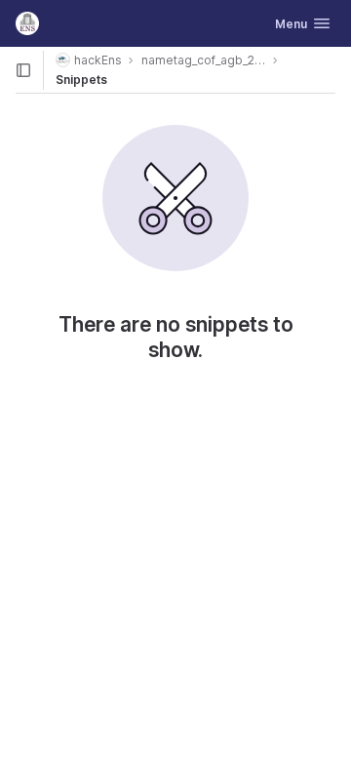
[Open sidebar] (23, 70)
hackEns (98, 60)
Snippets (81, 79)
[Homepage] (27, 23)
